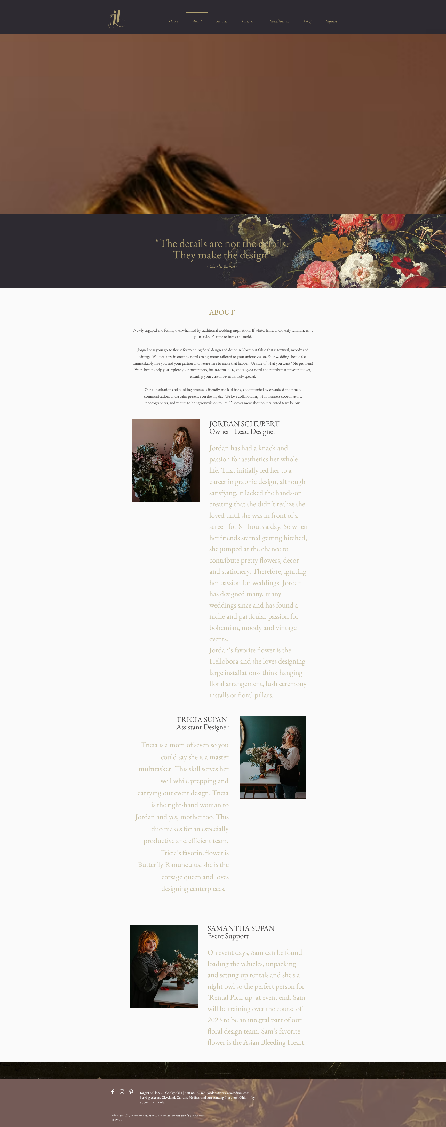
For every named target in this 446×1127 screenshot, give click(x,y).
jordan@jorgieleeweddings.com (228, 1092)
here (202, 1115)
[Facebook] (112, 1092)
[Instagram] (122, 1092)
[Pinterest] (131, 1092)
